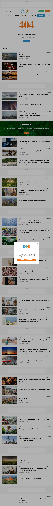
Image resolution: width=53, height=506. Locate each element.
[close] (37, 243)
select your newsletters (26, 259)
